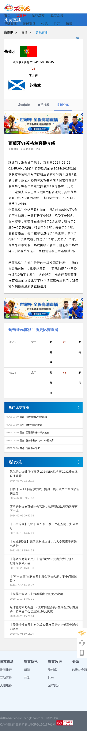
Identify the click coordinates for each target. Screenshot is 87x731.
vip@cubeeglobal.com (28, 718)
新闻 (27, 669)
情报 (69, 23)
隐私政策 (52, 718)
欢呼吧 (8, 32)
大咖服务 (6, 685)
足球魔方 (38, 15)
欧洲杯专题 (79, 669)
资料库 (52, 669)
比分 (51, 677)
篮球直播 (29, 23)
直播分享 (63, 105)
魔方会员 (56, 15)
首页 (7, 15)
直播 (24, 32)
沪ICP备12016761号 (42, 724)
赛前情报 (24, 105)
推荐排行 (6, 669)
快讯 (44, 23)
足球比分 (54, 685)
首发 (27, 677)
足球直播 (10, 23)
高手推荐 (43, 105)
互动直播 (6, 677)
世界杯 (21, 15)
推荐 (57, 23)
